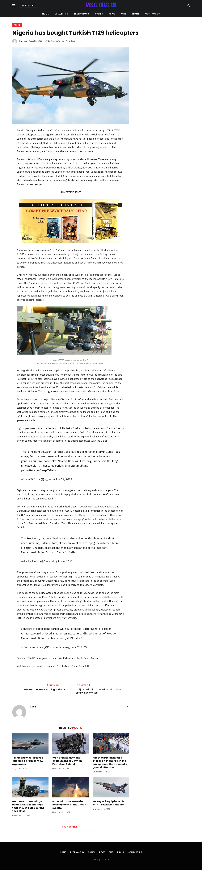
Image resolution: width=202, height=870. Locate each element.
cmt (123, 13)
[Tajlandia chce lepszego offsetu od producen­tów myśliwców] (30, 743)
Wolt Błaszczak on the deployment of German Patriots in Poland (67, 761)
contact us (152, 13)
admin (24, 41)
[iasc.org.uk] (101, 5)
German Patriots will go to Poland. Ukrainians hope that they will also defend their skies (28, 806)
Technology (81, 13)
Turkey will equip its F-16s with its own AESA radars (108, 803)
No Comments (53, 41)
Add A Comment (70, 827)
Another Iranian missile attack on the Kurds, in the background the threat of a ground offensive (110, 762)
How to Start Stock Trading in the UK (44, 689)
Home (45, 13)
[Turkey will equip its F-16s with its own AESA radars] (111, 787)
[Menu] (13, 5)
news (112, 13)
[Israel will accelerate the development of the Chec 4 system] (70, 787)
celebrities (61, 13)
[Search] (188, 5)
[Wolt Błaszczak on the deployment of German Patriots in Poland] (70, 743)
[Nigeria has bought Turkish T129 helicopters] (70, 85)
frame (135, 13)
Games (99, 13)
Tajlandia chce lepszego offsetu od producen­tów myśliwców (27, 761)
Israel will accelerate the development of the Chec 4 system (69, 804)
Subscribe (28, 5)
